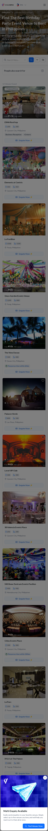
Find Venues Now (35, 826)
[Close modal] (45, 778)
